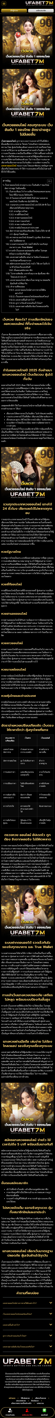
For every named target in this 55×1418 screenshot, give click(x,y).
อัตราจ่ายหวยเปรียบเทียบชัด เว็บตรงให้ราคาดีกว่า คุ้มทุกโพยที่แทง (30, 232)
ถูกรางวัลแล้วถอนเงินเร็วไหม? (28, 303)
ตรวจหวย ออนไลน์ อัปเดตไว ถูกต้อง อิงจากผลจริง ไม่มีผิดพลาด (30, 239)
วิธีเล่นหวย (25, 1398)
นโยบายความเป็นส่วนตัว (21, 1403)
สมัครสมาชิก (27, 1415)
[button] (4, 3)
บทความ (40, 1403)
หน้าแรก (12, 1398)
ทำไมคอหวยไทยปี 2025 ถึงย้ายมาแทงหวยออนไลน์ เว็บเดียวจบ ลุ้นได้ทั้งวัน (29, 200)
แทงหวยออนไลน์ (8, 165)
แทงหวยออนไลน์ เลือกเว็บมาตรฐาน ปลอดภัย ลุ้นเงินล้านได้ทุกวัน (30, 282)
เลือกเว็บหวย (40, 1398)
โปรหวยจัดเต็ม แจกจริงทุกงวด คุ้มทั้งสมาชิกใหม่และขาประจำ (30, 275)
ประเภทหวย (21, 1401)
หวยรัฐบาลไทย (20, 211)
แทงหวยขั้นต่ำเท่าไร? (25, 299)
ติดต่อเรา (35, 1401)
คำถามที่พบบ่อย (17, 286)
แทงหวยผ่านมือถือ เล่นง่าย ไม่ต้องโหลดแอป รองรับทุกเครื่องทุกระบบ (29, 259)
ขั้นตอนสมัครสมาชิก (23, 270)
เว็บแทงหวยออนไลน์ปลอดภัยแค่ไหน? (32, 296)
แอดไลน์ (44, 1415)
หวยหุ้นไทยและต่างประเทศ (26, 227)
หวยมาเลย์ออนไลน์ (23, 224)
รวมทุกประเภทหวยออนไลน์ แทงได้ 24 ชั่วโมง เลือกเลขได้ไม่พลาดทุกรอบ (30, 206)
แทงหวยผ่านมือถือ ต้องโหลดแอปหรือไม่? (32, 308)
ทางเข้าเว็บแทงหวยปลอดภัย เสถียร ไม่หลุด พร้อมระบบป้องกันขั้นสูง (28, 252)
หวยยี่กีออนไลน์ (21, 214)
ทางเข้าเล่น (10, 1415)
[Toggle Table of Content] (48, 181)
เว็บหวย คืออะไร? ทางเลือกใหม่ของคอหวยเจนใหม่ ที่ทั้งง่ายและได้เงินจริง (29, 193)
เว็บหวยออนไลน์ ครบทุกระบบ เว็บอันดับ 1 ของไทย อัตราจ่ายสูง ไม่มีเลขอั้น (27, 187)
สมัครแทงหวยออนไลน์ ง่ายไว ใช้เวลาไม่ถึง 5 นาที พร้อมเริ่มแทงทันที (30, 265)
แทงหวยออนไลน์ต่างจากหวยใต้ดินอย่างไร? (30, 292)
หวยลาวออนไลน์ (22, 221)
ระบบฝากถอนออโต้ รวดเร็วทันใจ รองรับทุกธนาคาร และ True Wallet (28, 246)
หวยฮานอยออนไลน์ (23, 217)
